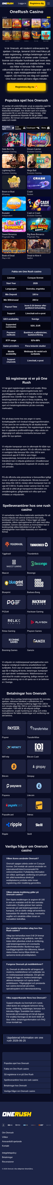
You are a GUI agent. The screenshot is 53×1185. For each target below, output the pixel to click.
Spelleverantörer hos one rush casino (21, 1080)
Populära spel (6, 128)
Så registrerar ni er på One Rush (18, 1074)
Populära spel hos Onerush (16, 1063)
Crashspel (30, 128)
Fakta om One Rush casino (16, 1069)
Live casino (18, 128)
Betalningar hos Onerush (15, 1086)
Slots (43, 128)
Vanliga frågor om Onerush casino (19, 1091)
